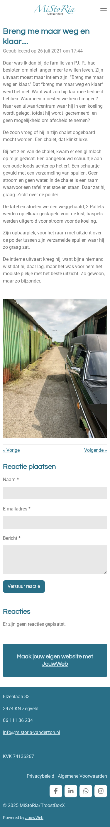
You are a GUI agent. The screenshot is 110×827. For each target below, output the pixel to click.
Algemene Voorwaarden (82, 776)
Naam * (11, 479)
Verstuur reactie (24, 586)
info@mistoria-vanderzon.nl (31, 732)
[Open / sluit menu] (103, 10)
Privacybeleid (40, 776)
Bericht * (12, 538)
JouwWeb (55, 664)
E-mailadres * (17, 509)
